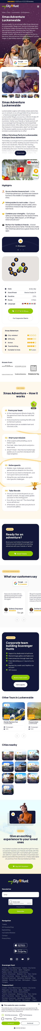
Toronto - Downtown (9, 974)
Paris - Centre (32, 974)
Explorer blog (6, 930)
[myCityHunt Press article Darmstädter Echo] (7, 374)
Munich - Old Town (15, 980)
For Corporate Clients (20, 318)
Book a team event (20, 677)
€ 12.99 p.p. (22, 311)
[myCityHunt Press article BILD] (33, 368)
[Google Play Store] (20, 951)
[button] (20, 1028)
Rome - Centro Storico (21, 972)
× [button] (39, 1004)
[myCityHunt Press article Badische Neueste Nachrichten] (7, 366)
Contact (5, 935)
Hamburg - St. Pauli (27, 976)
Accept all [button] (11, 1023)
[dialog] (20, 1016)
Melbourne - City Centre (9, 970)
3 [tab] (23, 249)
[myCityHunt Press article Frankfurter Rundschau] (20, 374)
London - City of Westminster (11, 968)
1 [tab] (18, 249)
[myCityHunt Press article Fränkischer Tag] (33, 374)
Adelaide (5, 980)
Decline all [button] (30, 1023)
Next (24, 620)
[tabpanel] (20, 243)
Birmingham (26, 980)
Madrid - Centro (7, 972)
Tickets (4, 924)
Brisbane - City (21, 974)
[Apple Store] (20, 945)
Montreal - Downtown (9, 978)
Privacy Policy (21, 907)
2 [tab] (20, 249)
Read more (19, 1011)
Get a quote (20, 685)
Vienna (17, 976)
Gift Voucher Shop (8, 927)
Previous (17, 620)
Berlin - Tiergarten (24, 970)
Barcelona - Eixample (24, 978)
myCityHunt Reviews (8, 933)
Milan (34, 978)
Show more (20, 153)
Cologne (5, 982)
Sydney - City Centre (29, 968)
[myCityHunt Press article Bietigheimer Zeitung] (20, 366)
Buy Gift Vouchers (21, 866)
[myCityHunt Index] (12, 6)
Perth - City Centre (8, 976)
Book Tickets (22, 554)
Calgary (34, 980)
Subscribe (20, 911)
